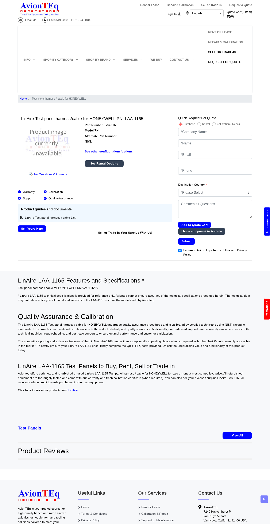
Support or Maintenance (157, 520)
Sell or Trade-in (211, 5)
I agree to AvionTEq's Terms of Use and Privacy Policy (215, 252)
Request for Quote (224, 62)
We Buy (156, 59)
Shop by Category (58, 59)
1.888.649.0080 (58, 20)
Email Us (30, 20)
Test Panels (29, 428)
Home (23, 98)
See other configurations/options (109, 151)
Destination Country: (192, 184)
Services (130, 59)
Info (27, 59)
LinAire (73, 390)
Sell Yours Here (32, 228)
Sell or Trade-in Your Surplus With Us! (125, 232)
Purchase (189, 124)
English (197, 13)
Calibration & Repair (154, 513)
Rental (206, 124)
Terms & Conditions (94, 513)
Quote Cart (239, 12)
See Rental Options (104, 163)
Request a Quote (240, 5)
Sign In (172, 14)
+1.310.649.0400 (81, 20)
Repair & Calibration (180, 5)
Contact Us (179, 59)
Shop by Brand (98, 59)
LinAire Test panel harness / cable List (50, 217)
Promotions (267, 309)
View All (237, 435)
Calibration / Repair (228, 124)
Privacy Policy (90, 520)
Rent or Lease (149, 5)
